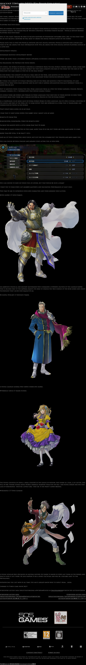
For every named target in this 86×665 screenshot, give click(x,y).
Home (13, 7)
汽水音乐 (2, 664)
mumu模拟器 (9, 664)
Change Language (56, 13)
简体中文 (73, 12)
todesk (29, 664)
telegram (22, 664)
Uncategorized (57, 590)
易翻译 (34, 664)
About (17, 7)
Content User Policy (34, 653)
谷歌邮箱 (16, 664)
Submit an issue (54, 653)
